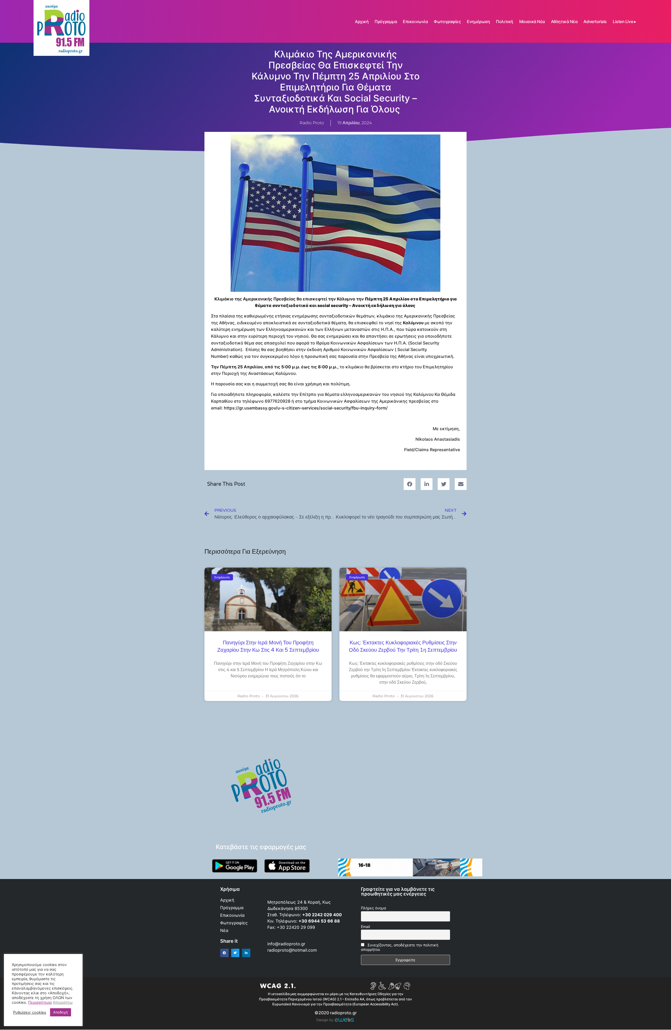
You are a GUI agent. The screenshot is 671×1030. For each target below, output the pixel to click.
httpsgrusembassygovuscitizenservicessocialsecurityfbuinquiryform (306, 408)
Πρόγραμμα (386, 21)
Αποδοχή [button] (60, 1012)
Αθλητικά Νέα (564, 21)
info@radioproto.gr (286, 943)
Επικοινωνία (415, 21)
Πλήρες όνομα (373, 908)
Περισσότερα (40, 1002)
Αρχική (362, 21)
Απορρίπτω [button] (63, 1002)
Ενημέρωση (478, 21)
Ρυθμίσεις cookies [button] (29, 1012)
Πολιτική (504, 21)
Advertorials (595, 21)
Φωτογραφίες (447, 21)
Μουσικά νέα (532, 21)
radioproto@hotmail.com (292, 950)
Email (365, 926)
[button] (409, 484)
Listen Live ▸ (624, 21)
